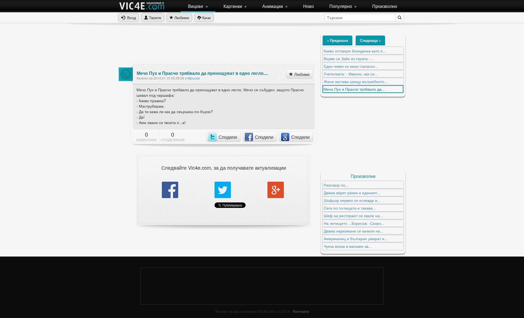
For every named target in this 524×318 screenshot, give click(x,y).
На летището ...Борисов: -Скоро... (354, 223)
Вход (130, 17)
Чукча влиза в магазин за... (348, 246)
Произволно (384, 6)
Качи (206, 17)
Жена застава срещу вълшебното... (356, 81)
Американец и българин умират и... (356, 238)
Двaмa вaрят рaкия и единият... (352, 192)
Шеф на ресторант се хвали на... (353, 215)
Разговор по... (336, 185)
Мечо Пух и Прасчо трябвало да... (354, 89)
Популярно (343, 6)
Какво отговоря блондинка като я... (355, 51)
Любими (181, 17)
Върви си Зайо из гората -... (348, 58)
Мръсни (193, 78)
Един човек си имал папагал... (351, 66)
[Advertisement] (218, 45)
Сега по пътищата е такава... (350, 208)
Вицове (198, 6)
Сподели (228, 136)
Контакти (301, 311)
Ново (308, 6)
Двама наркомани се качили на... (353, 231)
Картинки (235, 6)
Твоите (154, 17)
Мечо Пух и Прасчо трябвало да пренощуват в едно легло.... (202, 73)
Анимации (275, 6)
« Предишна (337, 40)
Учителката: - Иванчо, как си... (351, 73)
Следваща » (370, 40)
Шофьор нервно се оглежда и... (352, 200)
